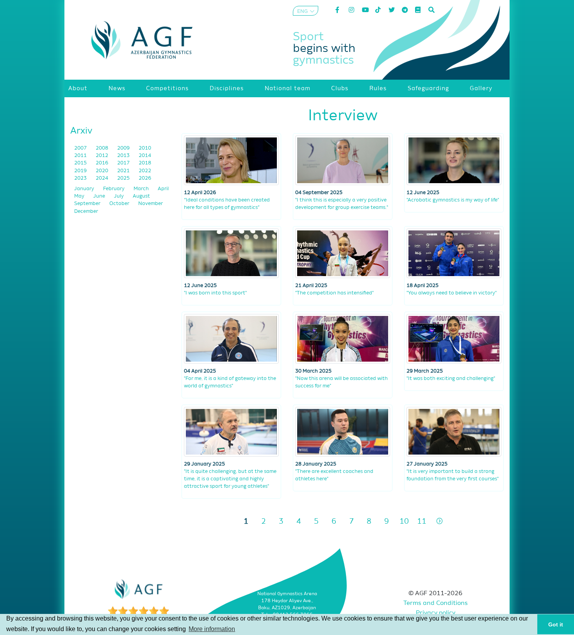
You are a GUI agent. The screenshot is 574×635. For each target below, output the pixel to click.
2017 (124, 163)
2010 (145, 148)
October (119, 203)
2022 (145, 170)
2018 (145, 163)
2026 (145, 178)
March (142, 188)
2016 (102, 163)
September (88, 203)
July (119, 196)
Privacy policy (435, 613)
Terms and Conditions (435, 603)
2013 (124, 155)
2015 (81, 163)
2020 (102, 170)
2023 (81, 178)
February (114, 188)
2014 (145, 155)
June (99, 196)
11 (421, 521)
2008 (102, 148)
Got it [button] (555, 624)
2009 (124, 148)
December (86, 211)
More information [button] (212, 629)
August (141, 196)
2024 (102, 178)
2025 (124, 178)
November (150, 203)
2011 (81, 155)
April (163, 188)
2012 (102, 155)
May (80, 196)
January (84, 188)
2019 (81, 170)
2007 (81, 148)
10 (404, 521)
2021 (124, 170)
